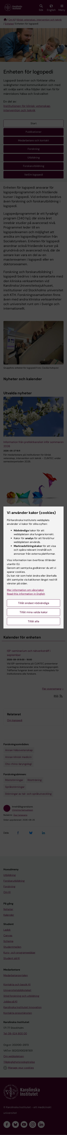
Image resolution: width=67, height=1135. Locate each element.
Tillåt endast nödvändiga (33, 603)
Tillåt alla (33, 621)
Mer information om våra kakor (25, 590)
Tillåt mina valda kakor (34, 612)
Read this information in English (26, 594)
